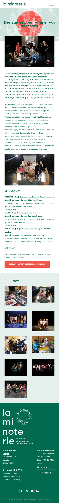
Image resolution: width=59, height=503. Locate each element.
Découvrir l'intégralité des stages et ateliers (27, 264)
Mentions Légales (30, 499)
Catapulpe (47, 499)
